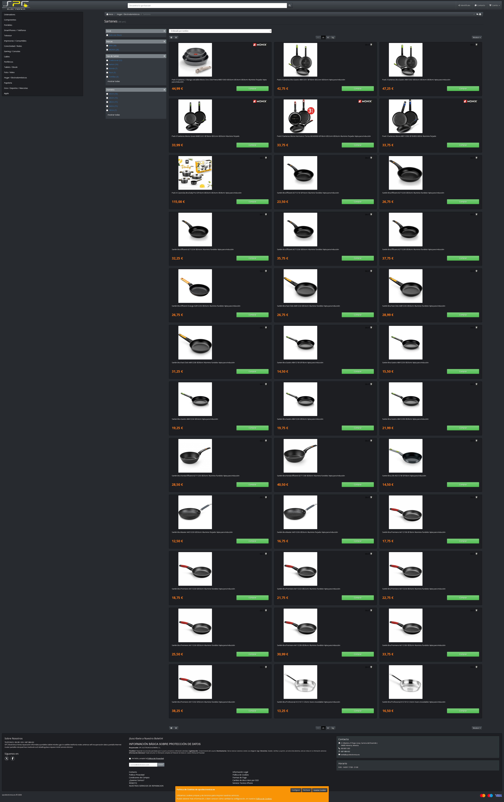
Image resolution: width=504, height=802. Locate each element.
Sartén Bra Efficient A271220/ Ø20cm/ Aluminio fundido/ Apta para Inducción (413, 193)
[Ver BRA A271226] (325, 229)
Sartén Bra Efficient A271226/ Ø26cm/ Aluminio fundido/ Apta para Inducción (308, 249)
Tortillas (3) (114, 76)
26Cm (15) (113, 98)
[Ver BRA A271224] (220, 229)
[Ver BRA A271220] (431, 173)
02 (328, 37)
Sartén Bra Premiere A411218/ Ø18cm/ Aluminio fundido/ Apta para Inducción (413, 532)
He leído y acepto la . (148, 758)
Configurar (296, 790)
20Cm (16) (113, 93)
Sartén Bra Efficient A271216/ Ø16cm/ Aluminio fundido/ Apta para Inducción (308, 193)
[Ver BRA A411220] (220, 569)
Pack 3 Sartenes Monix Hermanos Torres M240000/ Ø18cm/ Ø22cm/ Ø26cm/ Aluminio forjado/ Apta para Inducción (324, 136)
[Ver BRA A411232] (220, 682)
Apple (6, 93)
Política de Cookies (264, 798)
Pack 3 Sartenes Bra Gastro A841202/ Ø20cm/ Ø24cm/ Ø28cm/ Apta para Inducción (416, 79)
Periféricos (8, 62)
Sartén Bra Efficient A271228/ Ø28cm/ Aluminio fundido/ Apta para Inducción (413, 249)
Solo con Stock (115, 35)
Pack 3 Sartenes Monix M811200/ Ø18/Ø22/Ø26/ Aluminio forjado (409, 136)
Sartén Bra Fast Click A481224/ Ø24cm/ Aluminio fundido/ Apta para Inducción (308, 306)
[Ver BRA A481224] (325, 286)
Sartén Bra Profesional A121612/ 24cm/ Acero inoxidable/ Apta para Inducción (413, 702)
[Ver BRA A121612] (431, 682)
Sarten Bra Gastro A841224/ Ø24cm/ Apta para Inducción (195, 419)
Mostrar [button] (476, 37)
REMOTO (133, 783)
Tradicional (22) (115, 60)
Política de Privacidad (198, 753)
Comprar (252, 88)
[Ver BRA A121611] (325, 682)
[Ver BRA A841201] (325, 60)
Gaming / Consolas (12, 51)
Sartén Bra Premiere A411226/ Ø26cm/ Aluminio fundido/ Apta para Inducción (203, 645)
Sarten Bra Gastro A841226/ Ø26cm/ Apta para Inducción (300, 419)
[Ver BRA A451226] (325, 512)
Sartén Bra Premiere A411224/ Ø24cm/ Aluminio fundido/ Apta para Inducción (413, 589)
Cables (7, 56)
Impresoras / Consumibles (15, 41)
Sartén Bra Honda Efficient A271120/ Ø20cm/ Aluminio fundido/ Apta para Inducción (205, 475)
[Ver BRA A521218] (431, 456)
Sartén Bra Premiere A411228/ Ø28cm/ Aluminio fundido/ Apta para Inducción (308, 645)
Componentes (10, 20)
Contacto (481, 5)
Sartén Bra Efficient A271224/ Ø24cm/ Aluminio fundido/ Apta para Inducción (203, 249)
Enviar (161, 765)
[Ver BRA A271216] (325, 173)
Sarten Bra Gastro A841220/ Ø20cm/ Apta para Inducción (405, 362)
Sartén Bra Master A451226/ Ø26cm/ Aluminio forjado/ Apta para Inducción (307, 532)
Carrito (495, 5)
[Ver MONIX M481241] (220, 116)
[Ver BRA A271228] (431, 229)
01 (323, 37)
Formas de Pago (240, 777)
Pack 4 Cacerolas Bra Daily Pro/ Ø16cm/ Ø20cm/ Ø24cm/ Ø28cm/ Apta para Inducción (207, 193)
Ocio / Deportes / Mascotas (16, 88)
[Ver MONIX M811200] (431, 116)
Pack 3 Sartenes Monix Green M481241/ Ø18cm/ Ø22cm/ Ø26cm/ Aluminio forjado (205, 136)
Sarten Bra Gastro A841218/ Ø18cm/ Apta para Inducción (300, 362)
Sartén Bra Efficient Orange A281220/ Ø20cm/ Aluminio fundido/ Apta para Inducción (206, 306)
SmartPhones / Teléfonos (15, 30)
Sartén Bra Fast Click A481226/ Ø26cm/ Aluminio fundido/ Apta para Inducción (413, 306)
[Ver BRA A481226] (431, 286)
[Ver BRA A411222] (325, 569)
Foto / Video (9, 72)
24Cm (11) (113, 106)
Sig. (333, 37)
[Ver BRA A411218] (431, 512)
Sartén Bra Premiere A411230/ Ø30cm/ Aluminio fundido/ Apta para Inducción (413, 645)
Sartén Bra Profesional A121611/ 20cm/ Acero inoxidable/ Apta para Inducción (308, 702)
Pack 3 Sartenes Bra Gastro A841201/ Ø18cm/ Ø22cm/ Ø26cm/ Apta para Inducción (311, 79)
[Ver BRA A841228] (431, 399)
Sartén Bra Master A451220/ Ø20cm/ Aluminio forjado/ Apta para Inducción (202, 532)
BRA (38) (112, 45)
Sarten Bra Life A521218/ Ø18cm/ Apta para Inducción (404, 475)
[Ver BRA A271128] (325, 456)
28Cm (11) (113, 102)
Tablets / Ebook (10, 67)
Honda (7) (113, 68)
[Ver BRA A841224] (220, 399)
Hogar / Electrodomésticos (15, 77)
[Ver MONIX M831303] (220, 60)
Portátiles (8, 25)
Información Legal (240, 772)
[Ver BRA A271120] (220, 456)
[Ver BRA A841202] (431, 60)
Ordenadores (9, 14)
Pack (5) (112, 72)
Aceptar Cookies (320, 790)
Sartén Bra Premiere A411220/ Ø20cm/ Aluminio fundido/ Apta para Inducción (203, 589)
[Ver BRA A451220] (220, 512)
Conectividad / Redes (13, 46)
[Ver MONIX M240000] (325, 116)
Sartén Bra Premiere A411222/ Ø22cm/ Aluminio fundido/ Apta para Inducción (308, 589)
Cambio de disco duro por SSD (246, 780)
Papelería (8, 83)
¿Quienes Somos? (136, 780)
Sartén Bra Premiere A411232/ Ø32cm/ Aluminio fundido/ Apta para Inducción (203, 702)
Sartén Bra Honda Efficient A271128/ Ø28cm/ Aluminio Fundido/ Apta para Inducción (311, 475)
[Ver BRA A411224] (431, 569)
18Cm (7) (113, 110)
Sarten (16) (113, 64)
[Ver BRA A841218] (325, 342)
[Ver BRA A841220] (431, 342)
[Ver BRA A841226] (325, 399)
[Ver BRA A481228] (220, 342)
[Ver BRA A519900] (220, 173)
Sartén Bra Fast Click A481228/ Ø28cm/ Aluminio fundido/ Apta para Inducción (203, 362)
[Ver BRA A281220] (220, 286)
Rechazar (306, 790)
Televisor (8, 35)
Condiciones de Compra (139, 777)
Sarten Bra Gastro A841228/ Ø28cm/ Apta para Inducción (405, 419)
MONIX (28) (114, 49)
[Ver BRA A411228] (325, 625)
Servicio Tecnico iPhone (243, 783)
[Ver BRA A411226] (220, 625)
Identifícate (465, 5)
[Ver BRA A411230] (431, 625)
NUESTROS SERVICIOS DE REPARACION (146, 786)
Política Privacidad (136, 774)
